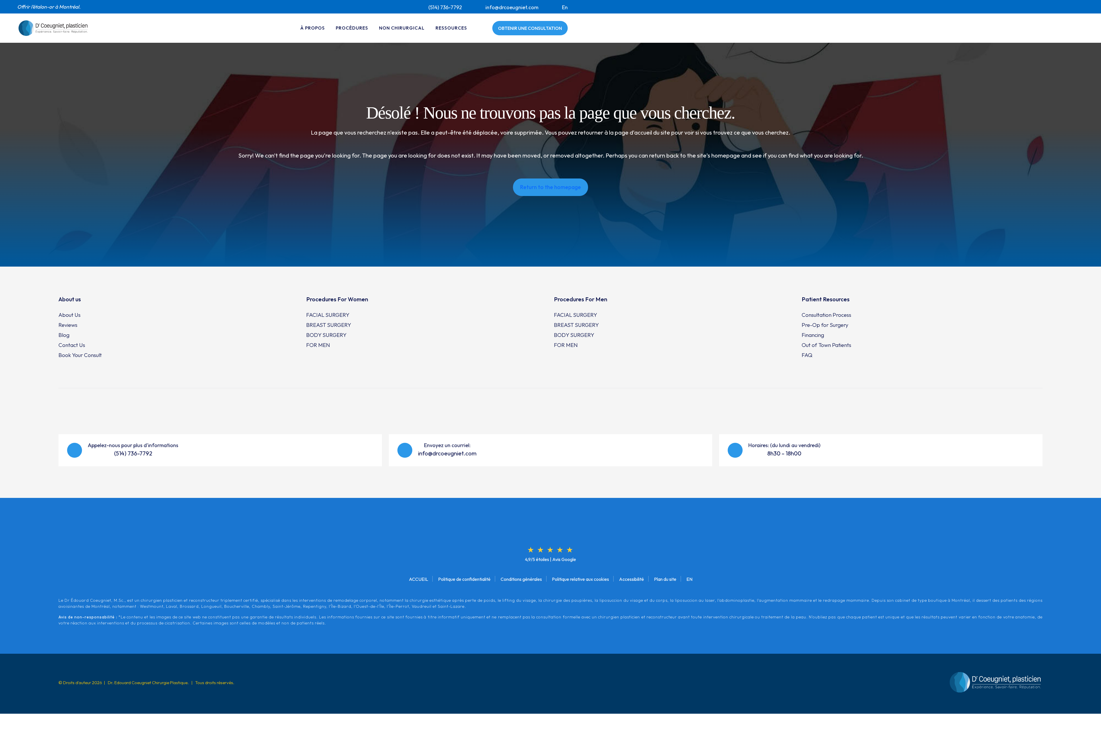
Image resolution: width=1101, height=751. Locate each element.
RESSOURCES (451, 28)
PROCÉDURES (352, 28)
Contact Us (71, 344)
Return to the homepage (550, 187)
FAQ (807, 355)
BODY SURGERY (326, 334)
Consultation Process (826, 314)
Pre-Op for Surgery (825, 324)
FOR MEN (318, 344)
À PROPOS (312, 28)
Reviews (67, 324)
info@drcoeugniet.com (511, 7)
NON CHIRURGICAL (402, 28)
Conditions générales (521, 579)
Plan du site (665, 579)
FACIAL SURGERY (328, 314)
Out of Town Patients (826, 344)
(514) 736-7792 (445, 7)
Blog (63, 334)
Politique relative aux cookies (580, 579)
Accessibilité (631, 579)
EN (689, 579)
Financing (813, 334)
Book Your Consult (80, 355)
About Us (69, 314)
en (565, 7)
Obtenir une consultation (530, 28)
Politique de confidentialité (464, 579)
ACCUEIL (418, 579)
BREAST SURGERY (328, 324)
